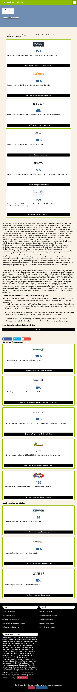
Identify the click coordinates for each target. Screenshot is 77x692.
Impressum (22, 678)
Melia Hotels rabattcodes (10, 627)
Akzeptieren (42, 688)
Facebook (7, 339)
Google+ (27, 339)
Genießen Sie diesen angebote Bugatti (38, 66)
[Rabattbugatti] (38, 44)
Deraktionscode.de (12, 2)
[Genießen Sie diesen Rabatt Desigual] (38, 476)
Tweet (17, 339)
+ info (31, 688)
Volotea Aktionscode (9, 611)
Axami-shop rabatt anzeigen (38, 155)
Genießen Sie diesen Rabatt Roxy (38, 125)
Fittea (38, 329)
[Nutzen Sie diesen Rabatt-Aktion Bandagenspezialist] (38, 381)
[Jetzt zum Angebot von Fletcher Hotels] (38, 413)
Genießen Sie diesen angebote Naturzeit (38, 465)
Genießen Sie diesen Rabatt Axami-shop (38, 563)
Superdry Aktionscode (46, 623)
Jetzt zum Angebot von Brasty (38, 185)
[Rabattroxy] (38, 104)
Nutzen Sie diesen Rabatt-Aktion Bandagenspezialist (38, 402)
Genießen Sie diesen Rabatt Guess (38, 595)
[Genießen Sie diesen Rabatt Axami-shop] (38, 542)
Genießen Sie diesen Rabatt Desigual (38, 497)
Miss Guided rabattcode (47, 627)
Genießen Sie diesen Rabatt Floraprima (38, 371)
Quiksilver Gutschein (46, 619)
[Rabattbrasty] (38, 163)
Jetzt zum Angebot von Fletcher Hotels (38, 434)
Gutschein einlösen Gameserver (39, 532)
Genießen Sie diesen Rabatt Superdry (38, 95)
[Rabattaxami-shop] (38, 133)
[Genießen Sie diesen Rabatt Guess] (38, 574)
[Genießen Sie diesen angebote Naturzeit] (38, 444)
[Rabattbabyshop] (38, 193)
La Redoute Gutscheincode (48, 615)
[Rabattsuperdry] (38, 74)
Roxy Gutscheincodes (46, 611)
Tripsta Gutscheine (8, 615)
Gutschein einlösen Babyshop (38, 214)
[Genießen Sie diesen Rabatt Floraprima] (38, 349)
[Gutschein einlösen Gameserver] (38, 511)
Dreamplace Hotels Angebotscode (13, 623)
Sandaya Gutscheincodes (10, 619)
